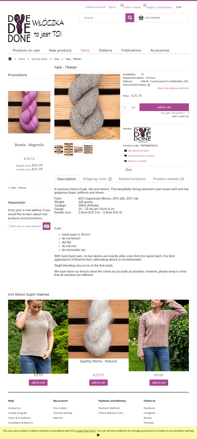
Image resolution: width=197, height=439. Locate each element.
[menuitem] (26, 50)
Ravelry (148, 418)
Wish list (58, 418)
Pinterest (149, 422)
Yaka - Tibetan (19, 187)
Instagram (149, 413)
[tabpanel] (121, 232)
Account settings (62, 413)
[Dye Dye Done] (142, 134)
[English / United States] (157, 7)
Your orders (60, 408)
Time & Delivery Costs (110, 413)
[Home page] (38, 27)
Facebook (149, 408)
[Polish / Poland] (131, 7)
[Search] (129, 17)
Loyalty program (17, 413)
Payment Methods (109, 408)
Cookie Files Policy (85, 430)
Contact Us (14, 408)
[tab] (67, 178)
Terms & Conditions (19, 418)
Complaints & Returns (20, 422)
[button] (136, 150)
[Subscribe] (46, 226)
